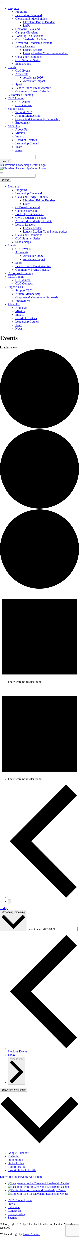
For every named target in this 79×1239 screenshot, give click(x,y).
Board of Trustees (26, 139)
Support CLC (16, 108)
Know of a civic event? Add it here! (22, 1176)
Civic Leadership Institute (30, 39)
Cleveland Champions (28, 56)
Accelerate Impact (34, 81)
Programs (13, 8)
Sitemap (12, 1217)
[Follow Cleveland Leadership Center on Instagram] (38, 1183)
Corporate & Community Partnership (37, 119)
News (18, 150)
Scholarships (23, 63)
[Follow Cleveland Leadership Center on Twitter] (37, 1190)
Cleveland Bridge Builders (31, 18)
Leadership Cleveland (28, 15)
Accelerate (21, 74)
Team (18, 146)
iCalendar (13, 1156)
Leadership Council (27, 143)
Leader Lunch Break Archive (33, 88)
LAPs (26, 25)
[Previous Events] (43, 897)
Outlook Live (16, 1163)
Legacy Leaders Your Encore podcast (45, 53)
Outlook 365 (15, 1159)
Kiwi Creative (31, 1234)
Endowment (22, 122)
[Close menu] (1, 2)
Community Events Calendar (32, 91)
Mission (20, 133)
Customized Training (20, 94)
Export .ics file (16, 1166)
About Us (14, 126)
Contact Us (14, 1210)
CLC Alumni (16, 98)
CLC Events (22, 70)
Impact (19, 136)
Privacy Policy (16, 1214)
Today (4, 908)
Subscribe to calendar (14, 1089)
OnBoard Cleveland (27, 29)
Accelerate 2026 (33, 77)
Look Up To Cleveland (29, 36)
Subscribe (14, 1207)
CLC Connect (23, 105)
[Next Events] (9, 901)
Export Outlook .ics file (22, 1170)
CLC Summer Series (27, 60)
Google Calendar (18, 1152)
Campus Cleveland (26, 32)
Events (12, 67)
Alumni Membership (27, 115)
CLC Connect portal (20, 1200)
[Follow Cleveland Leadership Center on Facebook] (38, 1186)
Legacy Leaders (25, 46)
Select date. (35, 929)
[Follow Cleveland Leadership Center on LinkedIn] (38, 1193)
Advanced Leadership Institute (33, 42)
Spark (18, 84)
